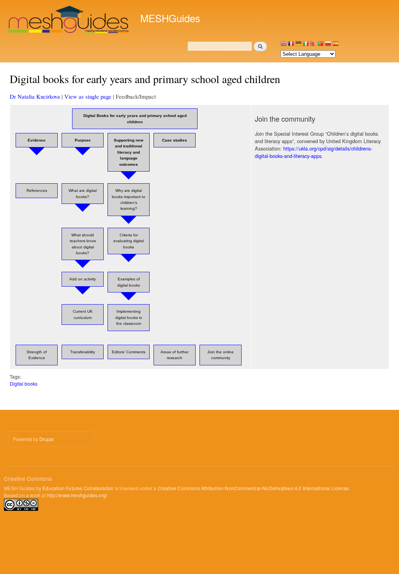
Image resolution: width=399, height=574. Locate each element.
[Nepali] (313, 45)
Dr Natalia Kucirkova (35, 96)
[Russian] (328, 45)
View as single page (87, 96)
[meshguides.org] (69, 20)
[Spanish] (335, 45)
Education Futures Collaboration (77, 488)
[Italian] (306, 45)
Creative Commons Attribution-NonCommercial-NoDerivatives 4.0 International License (253, 488)
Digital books (23, 383)
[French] (291, 45)
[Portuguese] (321, 45)
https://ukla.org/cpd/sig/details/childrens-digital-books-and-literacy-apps (313, 152)
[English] (284, 45)
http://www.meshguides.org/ (77, 495)
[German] (298, 45)
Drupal (46, 439)
